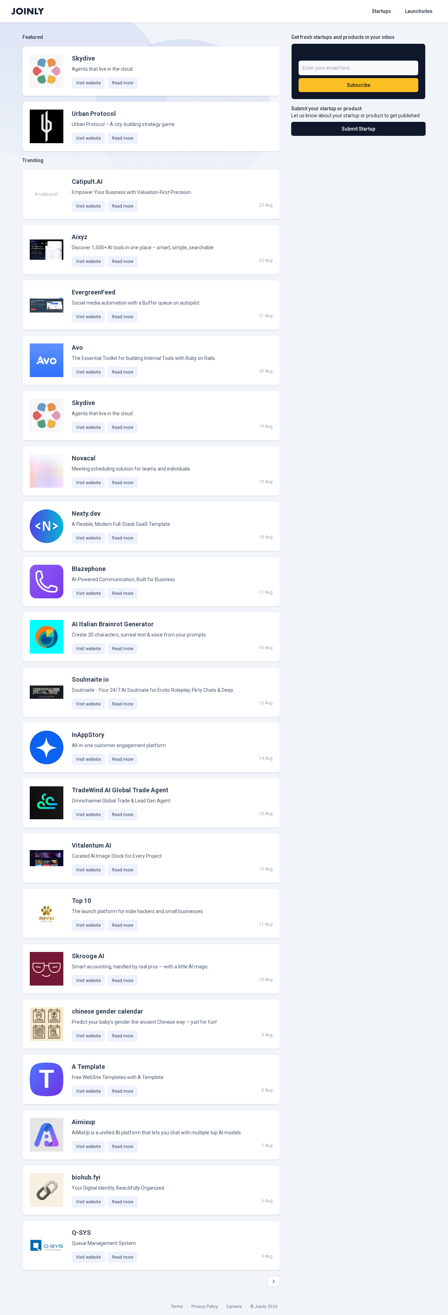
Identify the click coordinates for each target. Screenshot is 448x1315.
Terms (177, 1306)
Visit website (88, 83)
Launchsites (419, 11)
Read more (122, 83)
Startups (381, 11)
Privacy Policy (204, 1306)
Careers (234, 1306)
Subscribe (358, 85)
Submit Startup (358, 129)
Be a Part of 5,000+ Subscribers (334, 54)
